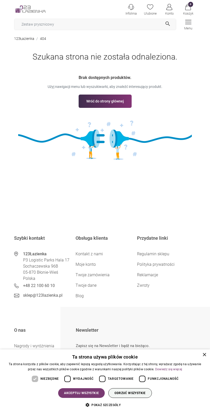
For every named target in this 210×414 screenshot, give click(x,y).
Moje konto (86, 264)
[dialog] (105, 381)
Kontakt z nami (89, 253)
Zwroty (143, 285)
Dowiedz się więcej (168, 369)
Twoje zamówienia (93, 274)
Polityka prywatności (156, 264)
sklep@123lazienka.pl (42, 295)
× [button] (204, 355)
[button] (188, 9)
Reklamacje (147, 274)
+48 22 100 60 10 (39, 285)
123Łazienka (24, 39)
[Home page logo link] (38, 9)
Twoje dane (86, 285)
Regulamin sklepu (153, 253)
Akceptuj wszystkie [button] (81, 393)
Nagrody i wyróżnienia (34, 345)
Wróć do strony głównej (105, 101)
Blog (80, 295)
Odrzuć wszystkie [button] (129, 393)
